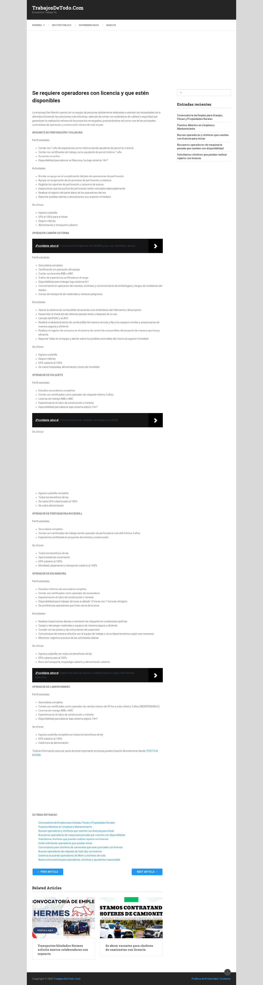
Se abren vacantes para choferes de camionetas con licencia (129, 947)
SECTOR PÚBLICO (61, 25)
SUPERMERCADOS (89, 25)
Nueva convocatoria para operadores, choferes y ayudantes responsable (79, 859)
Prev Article (49, 871)
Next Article (146, 871)
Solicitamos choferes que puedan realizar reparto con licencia (73, 839)
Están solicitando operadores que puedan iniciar (65, 843)
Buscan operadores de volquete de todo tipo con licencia (70, 851)
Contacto (225, 978)
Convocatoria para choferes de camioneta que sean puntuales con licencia (80, 847)
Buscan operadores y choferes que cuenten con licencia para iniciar (76, 830)
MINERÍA (37, 25)
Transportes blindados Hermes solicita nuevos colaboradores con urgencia (63, 950)
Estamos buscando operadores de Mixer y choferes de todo (72, 855)
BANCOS (111, 25)
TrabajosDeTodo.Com (58, 7)
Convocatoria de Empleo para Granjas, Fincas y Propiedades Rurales (76, 822)
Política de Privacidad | (206, 978)
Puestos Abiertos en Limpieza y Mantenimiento (65, 826)
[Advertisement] (131, 63)
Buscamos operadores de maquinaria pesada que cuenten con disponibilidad (81, 835)
